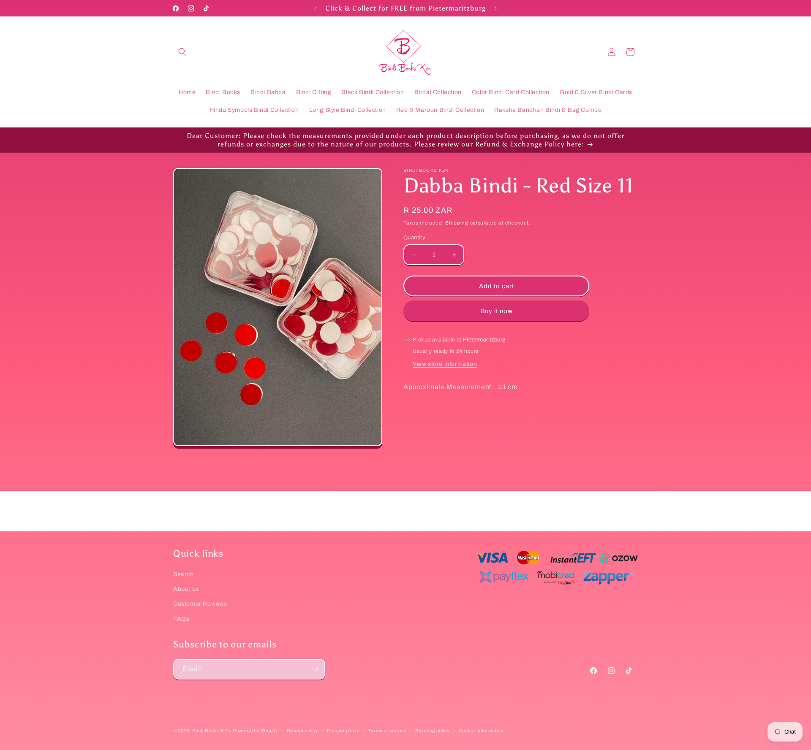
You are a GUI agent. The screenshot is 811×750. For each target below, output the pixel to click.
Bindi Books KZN (211, 730)
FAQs (181, 619)
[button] (182, 52)
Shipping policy (432, 730)
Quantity (414, 238)
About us (186, 589)
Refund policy (302, 730)
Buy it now (496, 311)
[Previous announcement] (315, 8)
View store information (445, 364)
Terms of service (387, 730)
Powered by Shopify (255, 730)
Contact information (481, 730)
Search (183, 574)
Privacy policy (343, 730)
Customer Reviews (200, 604)
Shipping (456, 223)
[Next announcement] (495, 8)
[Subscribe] (315, 669)
